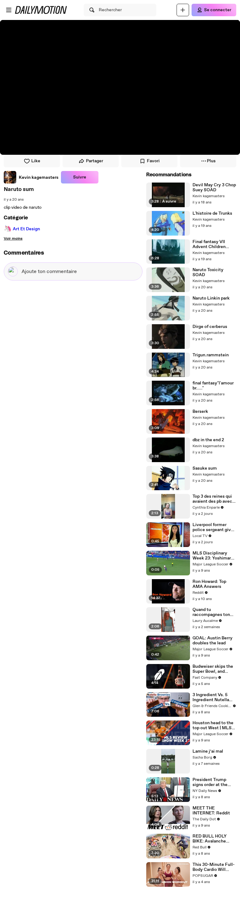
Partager (94, 161)
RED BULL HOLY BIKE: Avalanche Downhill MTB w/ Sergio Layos (209, 839)
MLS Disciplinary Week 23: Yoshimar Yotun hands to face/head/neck (211, 556)
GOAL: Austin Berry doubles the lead (212, 641)
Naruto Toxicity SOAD (207, 272)
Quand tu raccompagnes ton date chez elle (211, 612)
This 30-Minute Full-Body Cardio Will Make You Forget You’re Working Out (213, 867)
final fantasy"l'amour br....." (213, 386)
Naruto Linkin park (211, 298)
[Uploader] (183, 10)
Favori (153, 161)
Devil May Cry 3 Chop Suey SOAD (214, 188)
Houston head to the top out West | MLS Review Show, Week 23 (213, 725)
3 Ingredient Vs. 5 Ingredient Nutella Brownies (210, 697)
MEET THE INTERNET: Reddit (211, 811)
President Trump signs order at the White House (210, 782)
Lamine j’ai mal (207, 751)
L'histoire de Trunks (212, 213)
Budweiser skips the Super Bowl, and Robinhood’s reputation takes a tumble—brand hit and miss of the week (213, 669)
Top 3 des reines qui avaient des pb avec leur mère (212, 499)
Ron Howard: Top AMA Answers (209, 584)
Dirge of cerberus (209, 326)
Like (35, 161)
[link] (31, 177)
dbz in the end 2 (208, 439)
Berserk (200, 411)
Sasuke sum (204, 468)
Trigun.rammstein (210, 355)
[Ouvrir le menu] (9, 10)
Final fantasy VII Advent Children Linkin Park (209, 244)
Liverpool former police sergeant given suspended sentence (214, 527)
